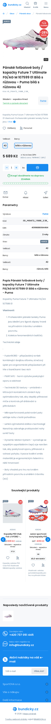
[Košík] (35, 5)
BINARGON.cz (40, 719)
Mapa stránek (29, 713)
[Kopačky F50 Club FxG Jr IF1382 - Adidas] (13, 513)
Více (10, 121)
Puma (43, 100)
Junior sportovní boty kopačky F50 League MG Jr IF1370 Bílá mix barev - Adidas (38, 535)
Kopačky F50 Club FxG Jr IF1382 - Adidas (12, 535)
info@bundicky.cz (21, 645)
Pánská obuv (25, 13)
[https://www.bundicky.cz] (3, 13)
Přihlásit (39, 671)
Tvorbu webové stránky (16, 719)
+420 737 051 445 (21, 635)
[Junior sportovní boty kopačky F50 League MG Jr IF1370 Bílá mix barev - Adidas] (38, 513)
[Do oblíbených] (7, 557)
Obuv (12, 13)
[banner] (13, 4)
